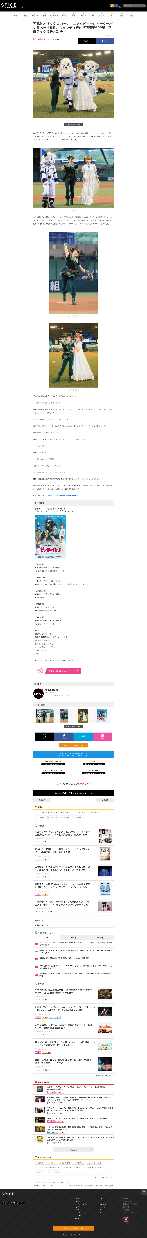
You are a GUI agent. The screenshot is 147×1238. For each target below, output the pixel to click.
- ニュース (102, 1201)
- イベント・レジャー (82, 1204)
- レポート (102, 1207)
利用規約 (126, 1210)
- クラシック (79, 1207)
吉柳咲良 (78, 817)
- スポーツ (78, 1215)
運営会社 (126, 1198)
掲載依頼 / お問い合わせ (130, 1204)
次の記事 (105, 800)
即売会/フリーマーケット (95, 1167)
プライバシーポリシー (130, 1213)
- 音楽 (77, 1198)
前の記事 (42, 800)
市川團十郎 (52, 1163)
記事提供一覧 (127, 1201)
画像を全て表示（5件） (74, 124)
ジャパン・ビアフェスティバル (49, 1167)
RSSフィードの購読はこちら (74, 745)
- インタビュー (103, 1204)
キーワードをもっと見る (102, 1177)
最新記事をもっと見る (103, 1075)
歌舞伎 (40, 1163)
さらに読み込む (73, 1150)
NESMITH (94, 812)
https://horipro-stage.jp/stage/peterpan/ (63, 495)
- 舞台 (77, 1201)
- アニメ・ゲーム (80, 1210)
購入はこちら (61, 670)
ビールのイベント (95, 1163)
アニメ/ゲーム (55, 1172)
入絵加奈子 (81, 812)
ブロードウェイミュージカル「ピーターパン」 (55, 812)
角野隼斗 (41, 1172)
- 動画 (100, 1198)
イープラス (37, 1183)
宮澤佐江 (66, 817)
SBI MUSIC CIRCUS (73, 1167)
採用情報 (126, 1207)
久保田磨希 (42, 817)
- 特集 (100, 1213)
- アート (77, 1213)
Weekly (73, 937)
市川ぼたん (79, 1163)
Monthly (100, 937)
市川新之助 (66, 1163)
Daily (46, 937)
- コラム (101, 1210)
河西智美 (54, 817)
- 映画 (77, 1218)
